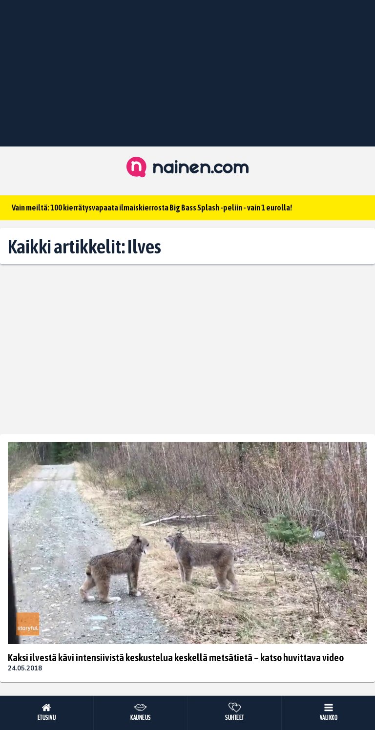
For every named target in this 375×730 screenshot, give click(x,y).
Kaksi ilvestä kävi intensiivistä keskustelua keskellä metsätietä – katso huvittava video (176, 657)
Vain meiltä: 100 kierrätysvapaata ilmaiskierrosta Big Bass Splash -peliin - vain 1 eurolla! (152, 207)
